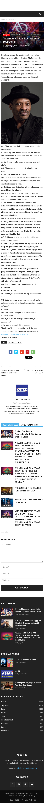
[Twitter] (25, 784)
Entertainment (15, 35)
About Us (33, 793)
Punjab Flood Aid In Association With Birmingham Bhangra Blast (28, 434)
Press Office (10, 793)
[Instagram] (18, 784)
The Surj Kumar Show (33, 35)
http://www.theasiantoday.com (22, 403)
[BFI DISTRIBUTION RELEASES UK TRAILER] (7, 502)
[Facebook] (12, 784)
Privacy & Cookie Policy (27, 796)
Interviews (5, 731)
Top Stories (5, 705)
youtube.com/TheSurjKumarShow (14, 334)
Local (3, 709)
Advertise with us (22, 793)
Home (3, 20)
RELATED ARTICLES (10, 425)
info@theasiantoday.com (27, 768)
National (4, 723)
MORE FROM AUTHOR (29, 425)
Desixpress (12, 20)
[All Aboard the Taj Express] (7, 662)
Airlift (17, 671)
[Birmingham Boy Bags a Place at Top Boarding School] (7, 685)
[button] (40, 14)
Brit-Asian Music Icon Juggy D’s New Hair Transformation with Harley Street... (28, 623)
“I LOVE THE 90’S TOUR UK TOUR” (33, 371)
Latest (3, 712)
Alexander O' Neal (15, 342)
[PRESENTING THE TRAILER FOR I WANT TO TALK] (7, 491)
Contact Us (13, 796)
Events (3, 727)
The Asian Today (11, 45)
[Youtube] (31, 784)
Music (23, 35)
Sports (3, 716)
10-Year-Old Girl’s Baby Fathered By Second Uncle (10, 372)
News (3, 702)
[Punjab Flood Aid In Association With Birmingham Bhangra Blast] (7, 434)
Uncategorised (7, 720)
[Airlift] (7, 674)
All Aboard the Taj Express (25, 659)
